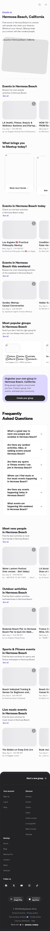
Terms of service (18, 913)
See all (6, 96)
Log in (5, 802)
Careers (6, 860)
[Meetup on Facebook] (6, 885)
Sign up (6, 796)
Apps (5, 865)
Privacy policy (32, 913)
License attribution (22, 921)
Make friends (31, 829)
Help (5, 807)
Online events (31, 818)
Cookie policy (35, 917)
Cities (28, 813)
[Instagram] (29, 885)
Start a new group (35, 778)
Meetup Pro (8, 854)
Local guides (31, 824)
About (5, 843)
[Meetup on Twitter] (14, 885)
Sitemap (29, 834)
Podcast (6, 870)
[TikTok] (37, 885)
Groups (29, 796)
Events (28, 802)
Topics (28, 807)
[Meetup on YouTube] (21, 885)
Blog (5, 849)
